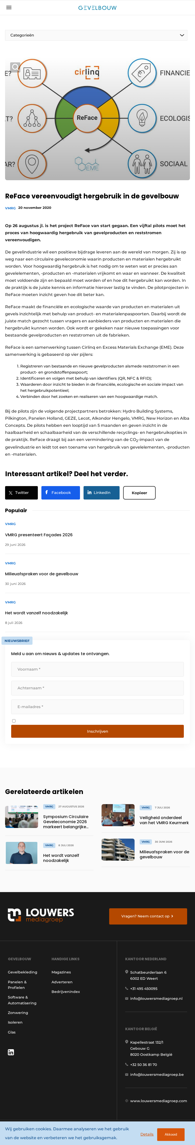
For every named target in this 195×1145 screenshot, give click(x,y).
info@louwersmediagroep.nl (156, 998)
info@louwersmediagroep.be (157, 1074)
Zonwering (18, 1012)
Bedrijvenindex (66, 991)
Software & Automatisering (22, 1000)
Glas (11, 1032)
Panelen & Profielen (17, 985)
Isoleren (15, 1022)
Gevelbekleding (22, 972)
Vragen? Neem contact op (145, 916)
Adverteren (62, 982)
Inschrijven (97, 731)
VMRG (10, 208)
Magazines (61, 972)
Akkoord (171, 1134)
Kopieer (139, 492)
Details (147, 1134)
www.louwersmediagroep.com (158, 1101)
